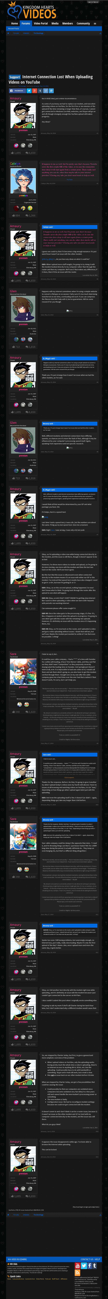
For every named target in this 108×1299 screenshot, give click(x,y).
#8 (97, 644)
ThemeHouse (79, 1289)
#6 (97, 452)
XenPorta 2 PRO (14, 1210)
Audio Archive (30, 1279)
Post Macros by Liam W (86, 1280)
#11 (97, 914)
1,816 (32, 347)
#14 (97, 1131)
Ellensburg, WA (31, 140)
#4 (97, 315)
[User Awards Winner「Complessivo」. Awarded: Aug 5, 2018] (19, 705)
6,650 (32, 153)
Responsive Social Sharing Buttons (86, 1296)
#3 (97, 279)
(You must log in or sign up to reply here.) (86, 1207)
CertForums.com (80, 1298)
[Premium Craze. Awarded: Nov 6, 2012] (16, 146)
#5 (97, 382)
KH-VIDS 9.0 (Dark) (17, 1259)
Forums (26, 23)
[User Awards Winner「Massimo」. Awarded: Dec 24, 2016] (26, 705)
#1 (97, 133)
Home (14, 23)
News (9, 1279)
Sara (42, 743)
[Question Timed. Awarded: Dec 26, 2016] (30, 208)
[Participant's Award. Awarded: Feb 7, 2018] (16, 208)
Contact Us (87, 1259)
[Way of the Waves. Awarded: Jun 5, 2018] (16, 340)
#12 (97, 952)
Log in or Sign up (93, 2)
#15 (97, 1157)
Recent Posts (13, 28)
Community (83, 23)
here (53, 530)
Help (97, 1259)
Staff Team (55, 1279)
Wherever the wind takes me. (26, 699)
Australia (33, 334)
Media (55, 23)
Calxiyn (43, 183)
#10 (97, 805)
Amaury (36, 86)
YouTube (69, 179)
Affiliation (64, 1279)
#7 (97, 535)
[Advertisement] (54, 55)
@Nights (52, 259)
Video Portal (41, 23)
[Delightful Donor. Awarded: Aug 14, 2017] (23, 208)
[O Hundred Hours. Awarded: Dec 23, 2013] (30, 340)
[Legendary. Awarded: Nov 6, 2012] (23, 146)
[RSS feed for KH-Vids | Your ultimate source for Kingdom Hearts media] (77, 1273)
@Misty (45, 259)
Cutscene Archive (18, 1279)
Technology (22, 86)
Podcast (48, 1279)
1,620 (32, 712)
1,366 (32, 215)
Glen (42, 315)
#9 (97, 743)
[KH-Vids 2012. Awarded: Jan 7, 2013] (23, 340)
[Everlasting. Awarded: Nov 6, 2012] (30, 146)
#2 (97, 183)
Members (67, 23)
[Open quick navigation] (100, 33)
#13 (97, 1013)
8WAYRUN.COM (39, 1210)
